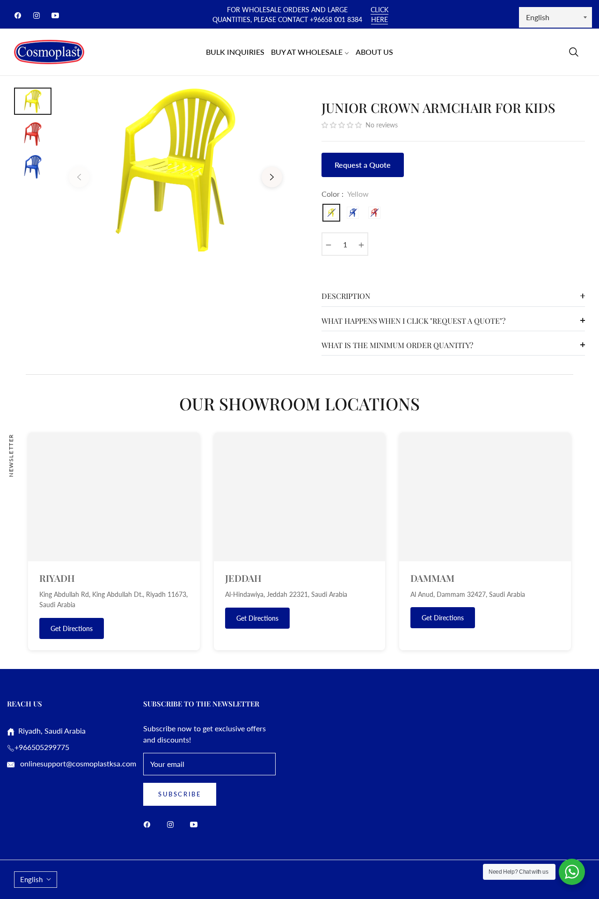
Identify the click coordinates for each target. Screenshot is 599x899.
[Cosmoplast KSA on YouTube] (196, 824)
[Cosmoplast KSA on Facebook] (149, 824)
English (31, 879)
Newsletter (11, 455)
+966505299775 (42, 747)
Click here (379, 14)
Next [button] (272, 177)
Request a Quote (363, 164)
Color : (345, 193)
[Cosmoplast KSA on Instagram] (173, 824)
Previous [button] (79, 177)
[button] (573, 52)
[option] (175, 170)
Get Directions (72, 628)
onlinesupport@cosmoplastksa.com (77, 763)
